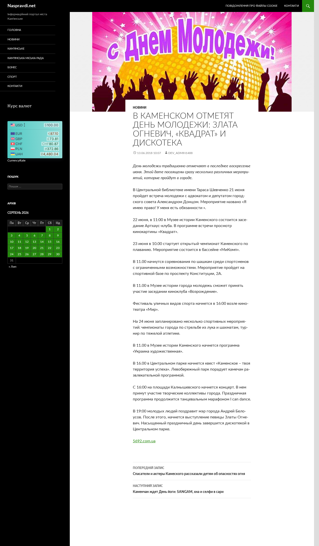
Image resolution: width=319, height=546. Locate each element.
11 (19, 241)
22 (49, 247)
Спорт (12, 77)
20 (34, 247)
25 (19, 254)
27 (34, 254)
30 (58, 254)
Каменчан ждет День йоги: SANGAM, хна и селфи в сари (178, 489)
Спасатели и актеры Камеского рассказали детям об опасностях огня (189, 471)
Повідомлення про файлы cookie (251, 5)
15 (49, 241)
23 (58, 247)
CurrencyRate (16, 160)
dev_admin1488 (180, 153)
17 (11, 247)
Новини (139, 107)
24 (11, 254)
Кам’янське (15, 48)
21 (42, 247)
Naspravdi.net (21, 6)
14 (42, 241)
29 (49, 254)
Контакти (291, 5)
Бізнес (12, 67)
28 (42, 254)
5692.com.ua (144, 441)
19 (27, 247)
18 (19, 247)
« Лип (12, 266)
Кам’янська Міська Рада (25, 58)
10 (11, 241)
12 (27, 241)
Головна (14, 30)
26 (27, 254)
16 (58, 241)
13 (34, 241)
